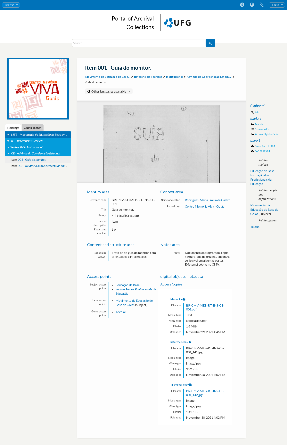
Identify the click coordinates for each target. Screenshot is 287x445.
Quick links (242, 5)
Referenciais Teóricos (148, 76)
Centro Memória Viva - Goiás (204, 206)
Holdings (13, 127)
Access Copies (171, 284)
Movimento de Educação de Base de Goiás (264, 209)
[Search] (210, 43)
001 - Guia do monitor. (32, 159)
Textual (121, 312)
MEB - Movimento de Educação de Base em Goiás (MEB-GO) (49, 134)
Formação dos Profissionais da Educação (261, 179)
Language (252, 5)
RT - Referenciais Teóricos (27, 141)
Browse (9, 4)
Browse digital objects (266, 134)
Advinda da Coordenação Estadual (209, 76)
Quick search (32, 127)
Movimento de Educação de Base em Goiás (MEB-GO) (108, 76)
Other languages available (109, 91)
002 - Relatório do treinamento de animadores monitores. (53, 166)
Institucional (174, 76)
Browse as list (262, 129)
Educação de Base (128, 285)
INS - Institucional (31, 147)
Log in (275, 4)
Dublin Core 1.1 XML (265, 145)
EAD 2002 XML (262, 151)
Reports (258, 124)
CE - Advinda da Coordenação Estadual (35, 153)
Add (257, 112)
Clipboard (261, 5)
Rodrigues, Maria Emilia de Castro (207, 200)
